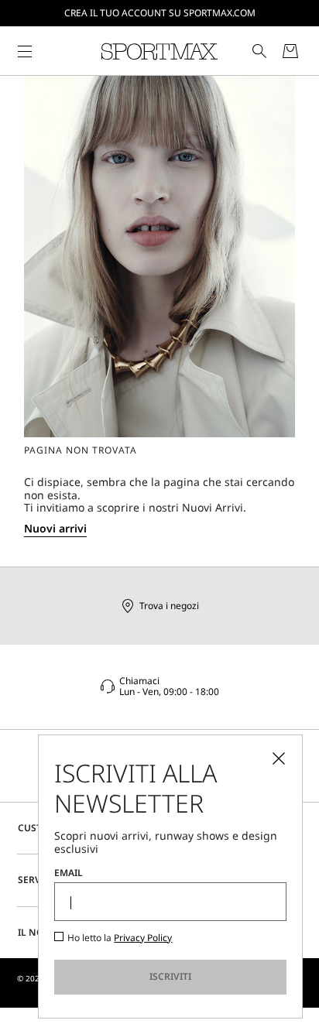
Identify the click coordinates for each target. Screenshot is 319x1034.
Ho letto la (119, 938)
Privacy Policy (143, 937)
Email (68, 873)
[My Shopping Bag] (290, 51)
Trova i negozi (169, 605)
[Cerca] (259, 51)
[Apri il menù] (25, 51)
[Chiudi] (278, 758)
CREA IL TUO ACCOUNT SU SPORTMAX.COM (160, 12)
